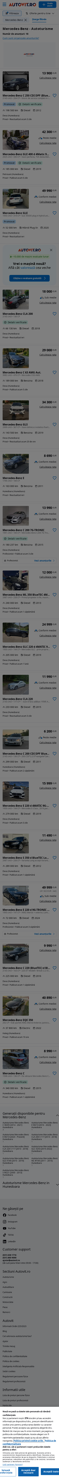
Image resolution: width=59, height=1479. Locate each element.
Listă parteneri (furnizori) (13, 1464)
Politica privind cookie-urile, (29, 1440)
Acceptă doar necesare (28, 1471)
